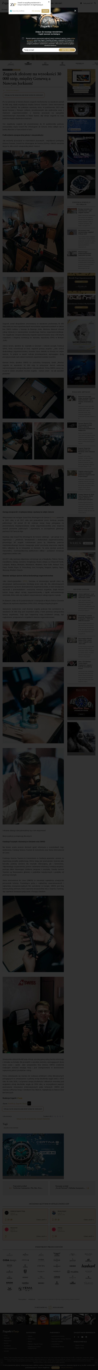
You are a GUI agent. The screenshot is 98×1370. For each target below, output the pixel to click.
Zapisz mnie (66, 50)
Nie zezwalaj (36, 11)
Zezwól (45, 11)
